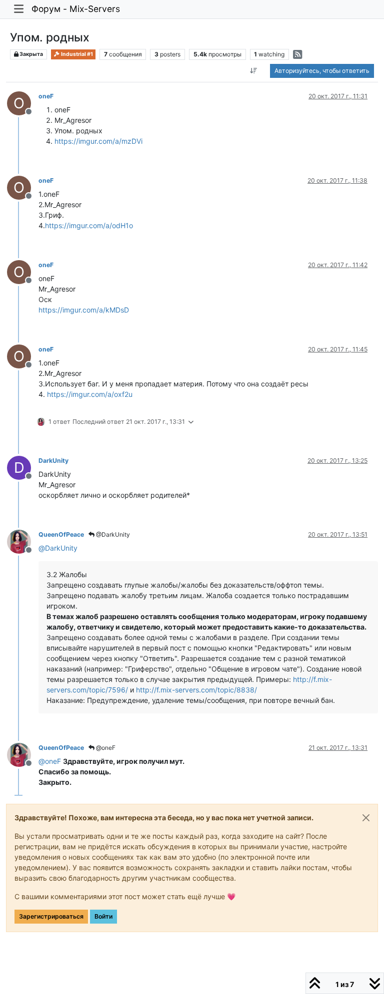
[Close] (366, 817)
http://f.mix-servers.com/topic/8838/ (196, 689)
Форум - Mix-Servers (76, 8)
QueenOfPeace (61, 534)
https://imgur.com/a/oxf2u (89, 394)
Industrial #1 (76, 54)
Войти (103, 916)
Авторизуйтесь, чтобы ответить (322, 70)
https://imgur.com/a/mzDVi (98, 141)
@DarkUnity (112, 534)
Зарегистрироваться (51, 916)
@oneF (105, 747)
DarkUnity (53, 460)
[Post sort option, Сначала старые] (254, 71)
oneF (46, 96)
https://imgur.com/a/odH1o (89, 225)
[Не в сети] (22, 541)
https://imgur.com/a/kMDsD (83, 310)
